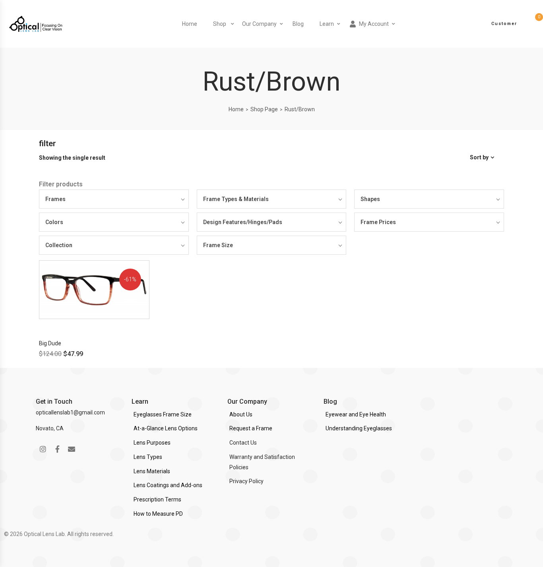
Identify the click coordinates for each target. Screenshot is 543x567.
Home (189, 24)
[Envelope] (71, 449)
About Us (240, 414)
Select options (75, 326)
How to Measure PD (158, 514)
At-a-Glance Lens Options (166, 428)
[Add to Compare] (148, 294)
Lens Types (148, 457)
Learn (327, 24)
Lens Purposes (152, 442)
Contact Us (243, 442)
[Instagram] (43, 449)
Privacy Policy (246, 481)
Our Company (259, 24)
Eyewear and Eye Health (356, 414)
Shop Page (264, 109)
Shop (219, 24)
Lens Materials (152, 471)
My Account (374, 24)
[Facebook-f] (57, 449)
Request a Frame (250, 428)
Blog (298, 24)
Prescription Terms (157, 499)
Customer (504, 23)
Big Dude (50, 343)
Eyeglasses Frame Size (163, 414)
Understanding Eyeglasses (359, 428)
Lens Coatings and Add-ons (168, 485)
